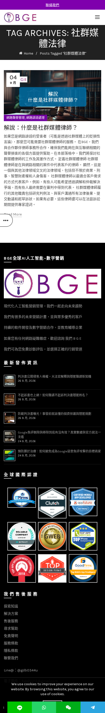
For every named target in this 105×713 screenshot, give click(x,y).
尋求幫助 (11, 628)
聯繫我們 (11, 658)
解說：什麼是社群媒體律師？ (41, 127)
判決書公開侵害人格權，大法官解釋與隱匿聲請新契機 (54, 376)
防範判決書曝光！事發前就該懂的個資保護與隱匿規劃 (54, 414)
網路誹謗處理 (35, 118)
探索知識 (11, 606)
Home (28, 53)
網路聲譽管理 (15, 118)
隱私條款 (11, 650)
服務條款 (11, 643)
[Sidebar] (6, 220)
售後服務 (11, 621)
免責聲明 (11, 636)
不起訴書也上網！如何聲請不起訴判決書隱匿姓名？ (53, 395)
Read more (13, 214)
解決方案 (11, 614)
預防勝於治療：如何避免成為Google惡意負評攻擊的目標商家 (59, 451)
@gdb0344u (27, 670)
